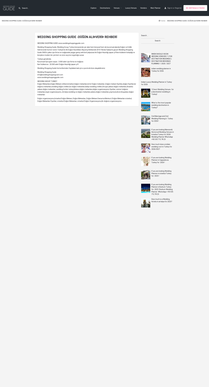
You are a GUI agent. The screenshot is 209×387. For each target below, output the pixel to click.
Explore (93, 8)
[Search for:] (152, 35)
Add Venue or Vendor (197, 8)
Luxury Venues (131, 8)
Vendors (143, 8)
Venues (117, 8)
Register (178, 8)
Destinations (105, 8)
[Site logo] (9, 8)
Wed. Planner (155, 8)
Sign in (169, 8)
